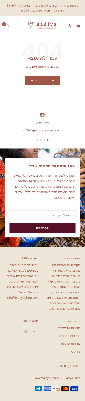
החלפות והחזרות (69, 336)
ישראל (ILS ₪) (69, 366)
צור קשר (75, 351)
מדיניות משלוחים (69, 328)
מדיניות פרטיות (70, 343)
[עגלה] (7, 25)
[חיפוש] (71, 25)
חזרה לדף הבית (42, 80)
